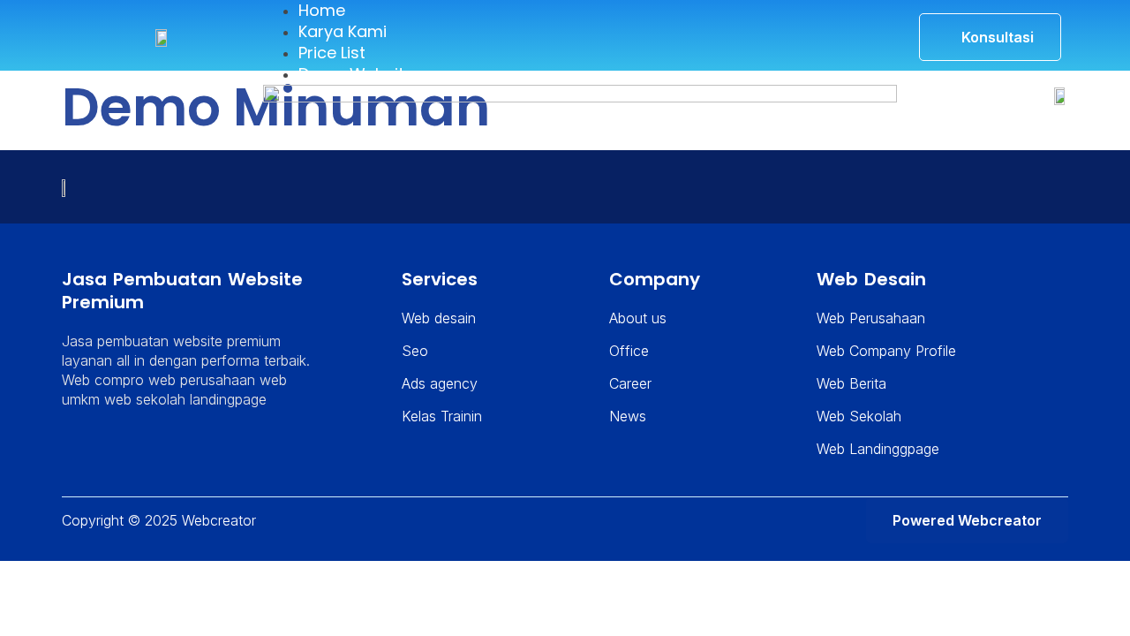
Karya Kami (342, 31)
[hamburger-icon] (869, 14)
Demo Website (356, 74)
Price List (331, 53)
